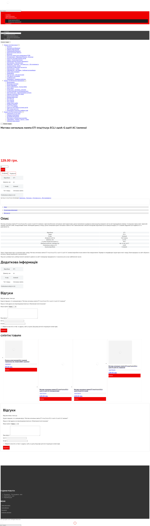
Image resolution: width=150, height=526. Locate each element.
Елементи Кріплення (13, 115)
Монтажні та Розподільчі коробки (17, 118)
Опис (5, 207)
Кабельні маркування (13, 121)
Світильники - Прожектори (15, 63)
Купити (3, 169)
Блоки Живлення (12, 85)
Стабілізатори (11, 77)
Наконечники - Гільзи (13, 69)
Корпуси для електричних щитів (16, 58)
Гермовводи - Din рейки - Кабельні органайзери (21, 70)
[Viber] (9, 486)
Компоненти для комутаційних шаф (17, 110)
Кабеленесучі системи (13, 113)
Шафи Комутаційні (12, 103)
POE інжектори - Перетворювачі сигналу (19, 92)
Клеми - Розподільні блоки (15, 60)
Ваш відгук (4, 318)
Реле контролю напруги (14, 52)
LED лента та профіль (13, 76)
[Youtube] (2, 486)
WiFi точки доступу (13, 109)
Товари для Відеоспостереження (14, 80)
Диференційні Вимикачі (14, 51)
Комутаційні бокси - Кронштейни (17, 86)
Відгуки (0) (7, 213)
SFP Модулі (10, 98)
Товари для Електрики (11, 45)
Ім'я (2, 321)
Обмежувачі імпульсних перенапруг (17, 61)
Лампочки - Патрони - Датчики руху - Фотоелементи (23, 64)
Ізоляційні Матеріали (13, 116)
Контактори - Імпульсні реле (15, 74)
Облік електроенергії (13, 72)
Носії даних (10, 88)
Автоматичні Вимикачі (13, 48)
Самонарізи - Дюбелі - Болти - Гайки (18, 119)
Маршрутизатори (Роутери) (15, 94)
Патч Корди (10, 100)
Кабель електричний (13, 49)
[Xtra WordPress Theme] (8, 4)
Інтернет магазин (6, 512)
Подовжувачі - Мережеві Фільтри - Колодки (20, 57)
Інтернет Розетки (12, 104)
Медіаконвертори (12, 97)
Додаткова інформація (10, 210)
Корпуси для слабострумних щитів (17, 107)
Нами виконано (6, 505)
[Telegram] (11, 486)
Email (3, 323)
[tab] (76, 207)
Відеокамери (11, 82)
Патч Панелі (10, 101)
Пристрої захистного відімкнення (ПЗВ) (18, 55)
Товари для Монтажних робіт (13, 112)
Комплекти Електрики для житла (17, 67)
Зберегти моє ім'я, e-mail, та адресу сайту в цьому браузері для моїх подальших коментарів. (30, 326)
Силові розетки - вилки (14, 66)
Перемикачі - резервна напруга (16, 79)
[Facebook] (6, 486)
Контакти (4, 510)
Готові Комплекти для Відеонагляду (18, 91)
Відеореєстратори (12, 84)
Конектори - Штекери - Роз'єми (16, 89)
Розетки (9, 46)
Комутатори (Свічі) (12, 95)
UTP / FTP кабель (12, 106)
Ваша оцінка (5, 306)
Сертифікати (5, 508)
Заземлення (10, 73)
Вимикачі (9, 54)
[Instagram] (4, 486)
